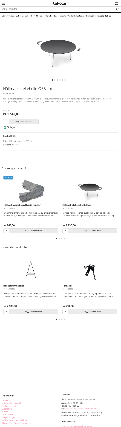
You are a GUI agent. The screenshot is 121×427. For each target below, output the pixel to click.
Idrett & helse (36, 16)
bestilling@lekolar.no (74, 409)
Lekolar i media (8, 415)
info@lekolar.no (91, 409)
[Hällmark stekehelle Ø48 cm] (90, 190)
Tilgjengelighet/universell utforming (16, 423)
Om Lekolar (6, 401)
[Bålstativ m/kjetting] (31, 271)
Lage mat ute (60, 16)
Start (4, 16)
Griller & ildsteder (76, 16)
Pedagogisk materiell (18, 16)
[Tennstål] (90, 271)
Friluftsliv (48, 16)
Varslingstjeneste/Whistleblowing (15, 420)
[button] (52, 80)
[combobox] (60, 9)
